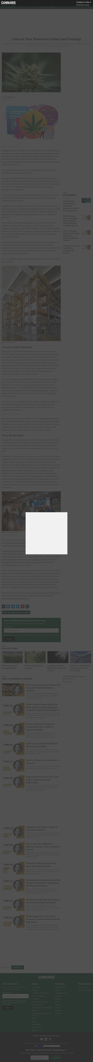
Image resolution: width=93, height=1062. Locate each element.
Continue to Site (83, 2)
